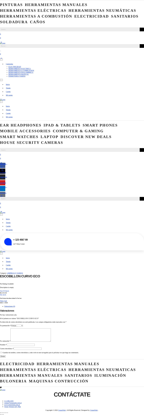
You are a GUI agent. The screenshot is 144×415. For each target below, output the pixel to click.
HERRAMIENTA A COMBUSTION (21, 70)
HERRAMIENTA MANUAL (18, 74)
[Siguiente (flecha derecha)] (3, 414)
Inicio (8, 84)
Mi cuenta (9, 95)
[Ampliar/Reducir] (1, 412)
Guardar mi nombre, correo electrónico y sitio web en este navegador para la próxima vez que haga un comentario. (41, 352)
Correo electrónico (7, 348)
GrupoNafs (62, 410)
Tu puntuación (5, 325)
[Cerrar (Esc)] (7, 412)
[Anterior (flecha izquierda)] (1, 414)
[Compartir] (5, 412)
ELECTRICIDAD (14, 67)
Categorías (9, 64)
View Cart (3, 301)
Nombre (3, 345)
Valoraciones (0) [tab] (9, 306)
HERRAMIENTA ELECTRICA (19, 68)
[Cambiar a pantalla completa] (3, 412)
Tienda (8, 88)
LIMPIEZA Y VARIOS (15, 273)
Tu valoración (5, 341)
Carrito (8, 92)
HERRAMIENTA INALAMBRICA (20, 72)
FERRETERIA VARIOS (16, 76)
